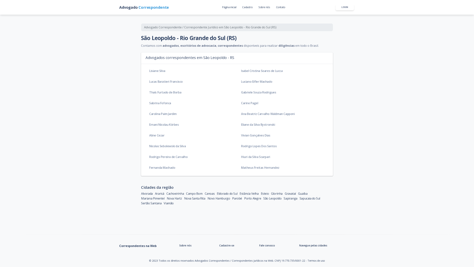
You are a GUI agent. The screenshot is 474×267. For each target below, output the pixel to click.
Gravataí (290, 194)
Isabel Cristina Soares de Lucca (262, 71)
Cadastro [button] (247, 7)
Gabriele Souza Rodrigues (258, 92)
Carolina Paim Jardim (163, 114)
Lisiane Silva (157, 71)
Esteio (265, 194)
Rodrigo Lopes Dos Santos (259, 146)
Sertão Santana (151, 203)
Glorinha (277, 194)
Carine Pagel (249, 103)
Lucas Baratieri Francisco (166, 82)
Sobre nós (185, 245)
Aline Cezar (157, 135)
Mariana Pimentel (153, 198)
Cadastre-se (226, 245)
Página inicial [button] (229, 7)
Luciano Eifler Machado (256, 82)
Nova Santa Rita (194, 198)
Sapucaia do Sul (310, 198)
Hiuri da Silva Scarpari (255, 157)
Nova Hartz (174, 198)
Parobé (237, 198)
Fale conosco (267, 245)
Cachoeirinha (175, 194)
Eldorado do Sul (227, 194)
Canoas (210, 194)
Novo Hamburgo (219, 198)
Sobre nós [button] (264, 7)
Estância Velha (249, 194)
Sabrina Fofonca (160, 103)
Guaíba (303, 194)
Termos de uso (316, 260)
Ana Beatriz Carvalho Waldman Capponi (268, 114)
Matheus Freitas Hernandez (260, 168)
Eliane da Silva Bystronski (258, 125)
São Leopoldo (272, 198)
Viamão (169, 203)
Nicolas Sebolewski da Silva (167, 146)
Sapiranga (290, 198)
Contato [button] (280, 7)
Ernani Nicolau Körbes (164, 125)
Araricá (159, 194)
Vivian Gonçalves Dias (255, 135)
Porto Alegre (252, 198)
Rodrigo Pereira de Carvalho (168, 157)
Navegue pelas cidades (313, 245)
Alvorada (147, 194)
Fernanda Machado (162, 168)
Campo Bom (194, 194)
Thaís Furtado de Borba (165, 92)
